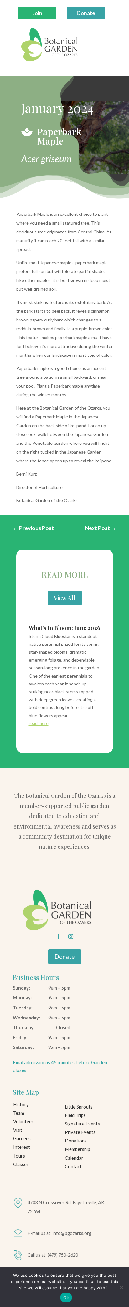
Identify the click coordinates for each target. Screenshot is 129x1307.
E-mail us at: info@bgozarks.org (59, 1233)
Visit (17, 1130)
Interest (21, 1147)
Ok (66, 1297)
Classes (21, 1164)
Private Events (80, 1132)
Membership (77, 1149)
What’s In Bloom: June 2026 (64, 628)
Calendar (74, 1158)
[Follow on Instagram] (71, 936)
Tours (19, 1156)
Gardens (22, 1138)
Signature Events (82, 1123)
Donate (85, 12)
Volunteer (23, 1121)
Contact (73, 1166)
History (21, 1104)
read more (39, 723)
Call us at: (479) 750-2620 (53, 1255)
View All (64, 598)
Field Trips (75, 1115)
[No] (121, 1287)
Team (18, 1113)
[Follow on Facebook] (58, 936)
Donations (76, 1140)
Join (37, 12)
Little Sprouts (79, 1106)
